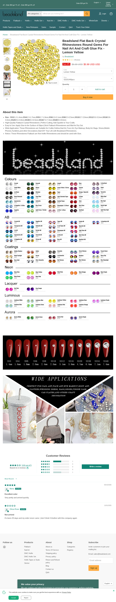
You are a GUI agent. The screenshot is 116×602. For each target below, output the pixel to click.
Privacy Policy (66, 592)
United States (108, 4)
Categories (71, 547)
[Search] (87, 13)
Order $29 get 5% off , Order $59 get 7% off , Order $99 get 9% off (45, 4)
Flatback (17, 21)
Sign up (93, 568)
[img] (10, 485)
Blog (47, 566)
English (96, 2)
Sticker (26, 563)
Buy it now (87, 97)
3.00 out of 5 (26, 465)
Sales (43, 27)
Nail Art (50, 21)
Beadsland (69, 57)
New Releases (32, 27)
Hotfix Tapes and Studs (12, 27)
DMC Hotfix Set (78, 21)
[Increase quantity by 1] (82, 89)
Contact (62, 27)
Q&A (71, 27)
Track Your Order (83, 27)
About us (49, 547)
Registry (70, 550)
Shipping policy (51, 553)
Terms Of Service (52, 550)
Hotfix (27, 21)
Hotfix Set (38, 21)
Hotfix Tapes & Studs (32, 560)
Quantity (65, 84)
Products (6, 21)
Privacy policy (51, 556)
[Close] (114, 591)
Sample (53, 27)
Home (5, 35)
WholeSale (93, 21)
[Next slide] (7, 99)
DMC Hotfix (62, 21)
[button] (7, 42)
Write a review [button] (95, 467)
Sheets (104, 21)
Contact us (50, 569)
